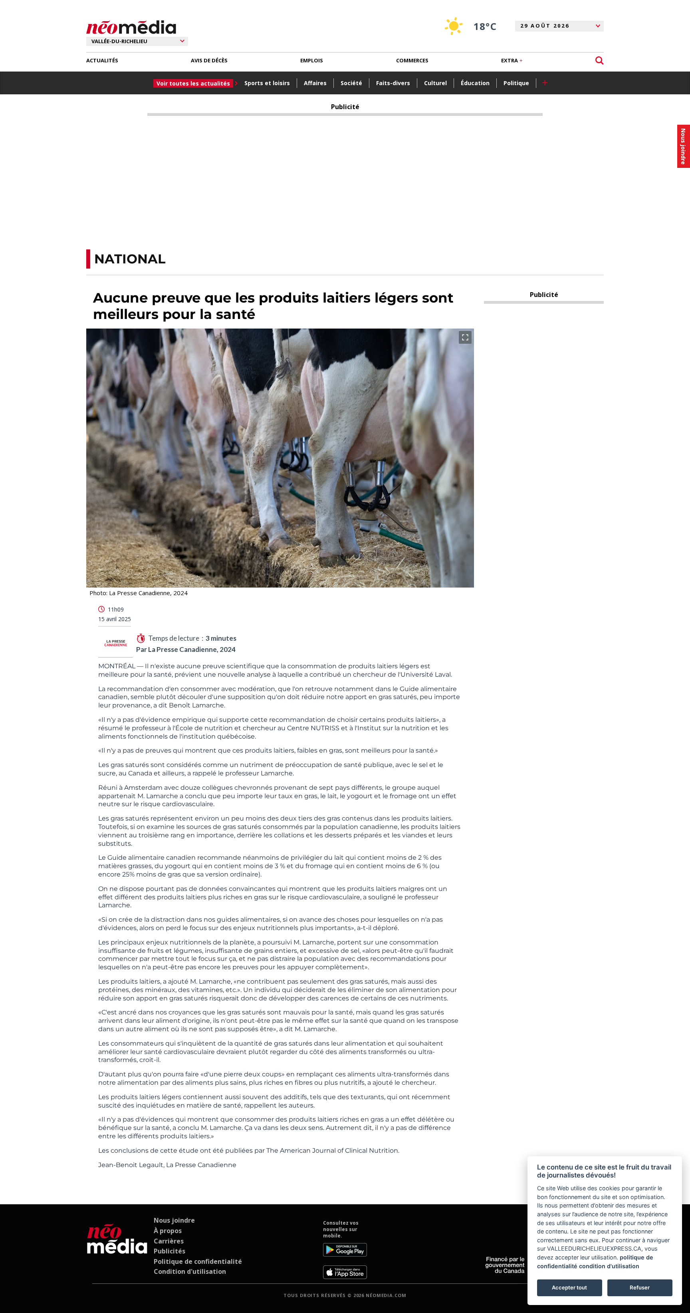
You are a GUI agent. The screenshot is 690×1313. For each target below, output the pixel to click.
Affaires (315, 83)
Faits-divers (393, 83)
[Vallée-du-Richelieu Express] (117, 1249)
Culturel (435, 83)
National (129, 259)
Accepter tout (569, 1287)
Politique (516, 83)
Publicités (169, 1251)
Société (351, 83)
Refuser (640, 1287)
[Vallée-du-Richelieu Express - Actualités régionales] (131, 27)
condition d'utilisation (609, 1266)
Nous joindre (174, 1220)
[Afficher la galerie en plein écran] (465, 337)
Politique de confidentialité (198, 1261)
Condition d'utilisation (190, 1271)
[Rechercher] (599, 60)
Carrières (169, 1241)
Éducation (475, 83)
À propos (168, 1230)
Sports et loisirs (267, 83)
